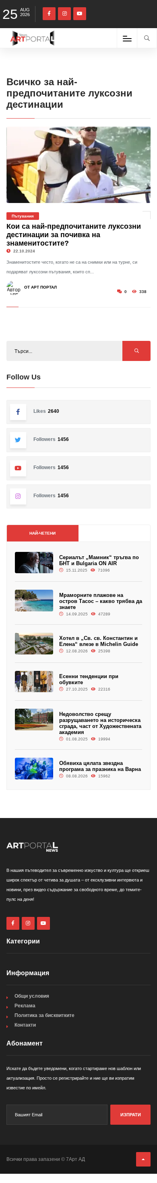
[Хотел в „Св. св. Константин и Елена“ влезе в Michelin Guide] (34, 643)
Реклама (24, 1006)
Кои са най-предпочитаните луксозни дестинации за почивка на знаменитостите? (73, 234)
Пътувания (23, 216)
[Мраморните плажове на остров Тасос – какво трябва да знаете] (34, 600)
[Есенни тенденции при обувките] (34, 681)
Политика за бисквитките (44, 1015)
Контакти (25, 1025)
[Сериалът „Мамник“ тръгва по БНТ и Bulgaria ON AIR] (34, 562)
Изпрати (130, 1114)
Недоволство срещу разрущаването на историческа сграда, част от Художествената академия (100, 723)
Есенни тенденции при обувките (88, 679)
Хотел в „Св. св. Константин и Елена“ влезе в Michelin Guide (98, 641)
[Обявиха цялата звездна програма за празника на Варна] (34, 768)
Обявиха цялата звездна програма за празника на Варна (100, 766)
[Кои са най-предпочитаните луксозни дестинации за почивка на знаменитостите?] (78, 165)
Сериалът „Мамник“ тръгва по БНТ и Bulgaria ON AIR (99, 560)
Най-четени (42, 533)
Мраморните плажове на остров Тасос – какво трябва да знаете (100, 601)
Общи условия (31, 996)
